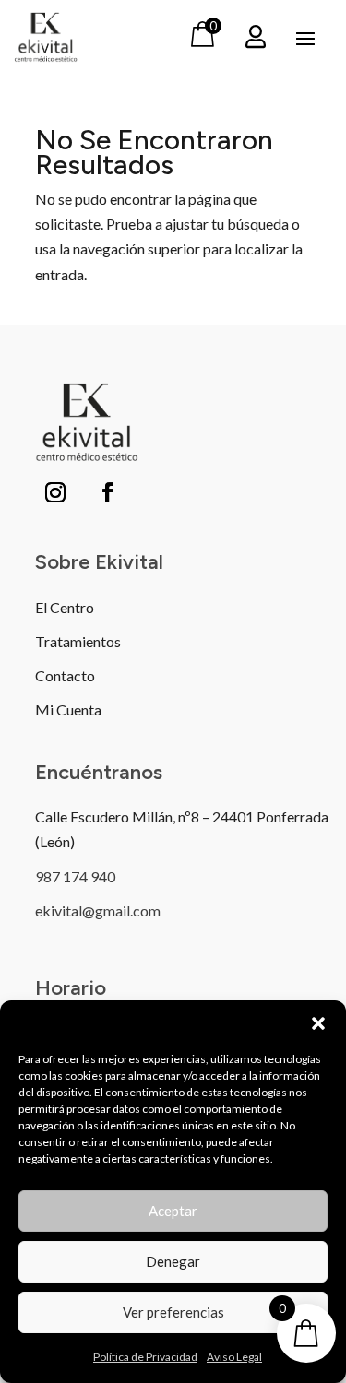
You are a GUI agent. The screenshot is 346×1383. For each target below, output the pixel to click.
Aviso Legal (234, 1357)
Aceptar (173, 1210)
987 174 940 (75, 876)
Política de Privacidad (145, 1357)
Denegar (173, 1261)
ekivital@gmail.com (98, 910)
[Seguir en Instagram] (55, 492)
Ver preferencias (173, 1312)
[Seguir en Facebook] (108, 492)
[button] (318, 1023)
